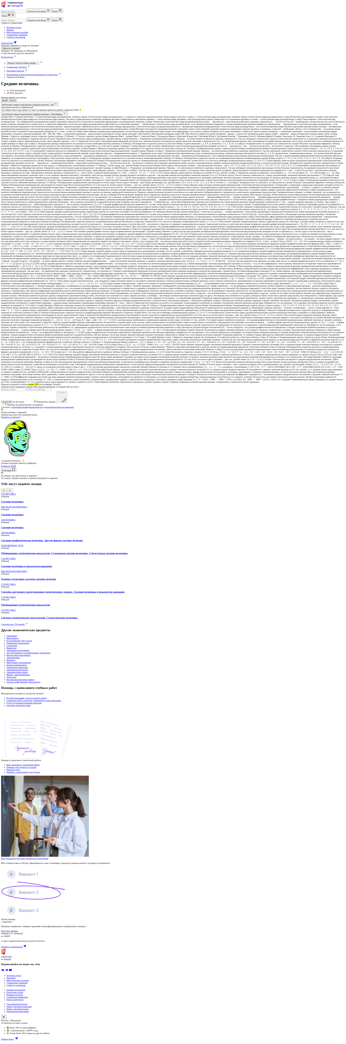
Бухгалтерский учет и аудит (19, 641)
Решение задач (13, 770)
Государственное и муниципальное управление (28, 653)
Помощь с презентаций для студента (23, 772)
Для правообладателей (16, 1004)
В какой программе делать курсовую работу (26, 698)
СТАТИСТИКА (8, 494)
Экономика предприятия (17, 650)
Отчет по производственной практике (24, 703)
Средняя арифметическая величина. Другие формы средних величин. (42, 540)
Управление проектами (17, 667)
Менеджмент (12, 638)
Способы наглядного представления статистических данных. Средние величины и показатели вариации (62, 592)
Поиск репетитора (14, 999)
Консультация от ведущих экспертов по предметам (24, 858)
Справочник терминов (16, 35)
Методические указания (17, 980)
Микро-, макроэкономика (18, 675)
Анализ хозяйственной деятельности (23, 682)
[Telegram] (7, 971)
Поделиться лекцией (10, 48)
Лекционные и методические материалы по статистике (32, 75)
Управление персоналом (17, 643)
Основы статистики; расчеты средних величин (28, 579)
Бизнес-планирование (16, 665)
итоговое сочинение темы (18, 705)
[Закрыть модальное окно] (3, 1017)
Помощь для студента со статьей (21, 767)
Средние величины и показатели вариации (26, 566)
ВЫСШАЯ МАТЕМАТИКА (14, 507)
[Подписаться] (15, 57)
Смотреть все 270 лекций (13, 624)
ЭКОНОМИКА (8, 520)
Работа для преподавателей (19, 1006)
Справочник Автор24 (16, 67)
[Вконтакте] (3, 971)
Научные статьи (13, 27)
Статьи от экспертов (15, 37)
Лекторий (11, 978)
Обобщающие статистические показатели (25, 604)
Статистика (11, 645)
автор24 (7, 959)
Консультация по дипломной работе (23, 765)
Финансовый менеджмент (18, 655)
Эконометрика (13, 658)
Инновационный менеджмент (20, 679)
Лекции (10, 30)
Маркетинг (11, 648)
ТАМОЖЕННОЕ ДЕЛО (12, 545)
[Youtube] (10, 971)
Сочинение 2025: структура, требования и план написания (33, 700)
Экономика (11, 636)
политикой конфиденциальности (27, 407)
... (23, 63)
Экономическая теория (17, 672)
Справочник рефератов (17, 997)
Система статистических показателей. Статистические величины (39, 617)
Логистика (11, 677)
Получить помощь (9, 931)
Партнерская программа (17, 1011)
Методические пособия (17, 32)
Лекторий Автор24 (15, 71)
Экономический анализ (17, 670)
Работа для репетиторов (17, 1009)
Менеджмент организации (18, 662)
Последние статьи (14, 992)
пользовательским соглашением (59, 407)
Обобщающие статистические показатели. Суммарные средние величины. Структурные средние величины (64, 553)
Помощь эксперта (14, 995)
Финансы (10, 660)
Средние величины (12, 501)
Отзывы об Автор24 (15, 990)
